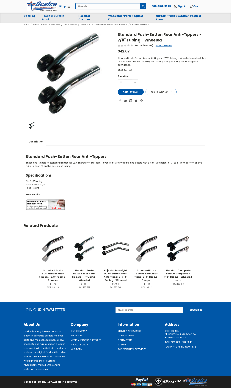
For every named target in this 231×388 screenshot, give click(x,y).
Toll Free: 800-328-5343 (178, 342)
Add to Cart (53, 251)
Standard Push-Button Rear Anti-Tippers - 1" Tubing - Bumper (146, 275)
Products (76, 335)
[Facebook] (120, 100)
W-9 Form (76, 349)
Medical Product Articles (86, 340)
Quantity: (123, 76)
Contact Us (125, 340)
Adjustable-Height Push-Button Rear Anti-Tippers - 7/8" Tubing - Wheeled (115, 275)
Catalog (29, 16)
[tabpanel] (115, 179)
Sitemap (122, 344)
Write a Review (164, 45)
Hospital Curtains (84, 17)
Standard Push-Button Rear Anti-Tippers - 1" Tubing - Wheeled (84, 275)
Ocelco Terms (126, 335)
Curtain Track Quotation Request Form (178, 17)
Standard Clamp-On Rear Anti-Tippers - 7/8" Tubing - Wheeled (178, 274)
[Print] (130, 100)
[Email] (125, 100)
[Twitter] (136, 100)
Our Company (79, 331)
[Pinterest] (141, 100)
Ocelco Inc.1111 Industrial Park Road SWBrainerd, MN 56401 (180, 334)
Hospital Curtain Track (53, 17)
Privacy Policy (79, 344)
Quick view (53, 245)
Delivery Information (130, 331)
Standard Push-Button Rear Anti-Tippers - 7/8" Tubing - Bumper (53, 275)
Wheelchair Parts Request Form (125, 17)
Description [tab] (36, 141)
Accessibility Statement (132, 349)
